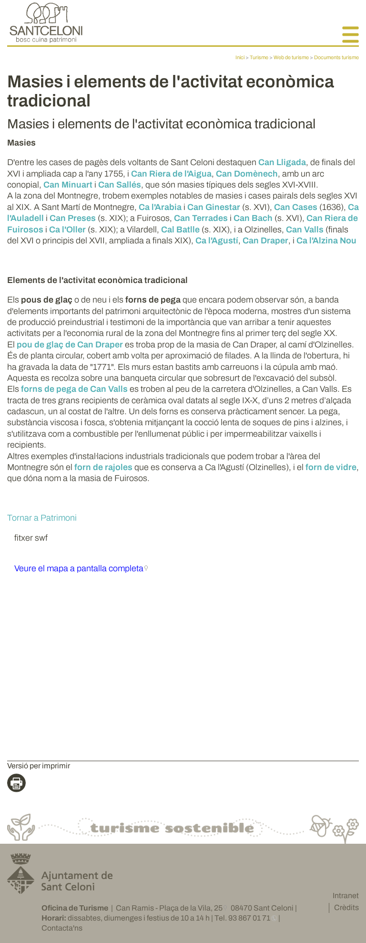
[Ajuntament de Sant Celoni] (59, 890)
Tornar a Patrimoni (42, 518)
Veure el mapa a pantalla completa (78, 568)
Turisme (259, 57)
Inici (239, 57)
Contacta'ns (61, 928)
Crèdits (346, 907)
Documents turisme (336, 57)
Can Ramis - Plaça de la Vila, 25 (169, 908)
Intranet (346, 895)
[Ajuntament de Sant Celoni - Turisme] (46, 40)
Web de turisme (291, 57)
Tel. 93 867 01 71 (242, 918)
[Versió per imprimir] (18, 784)
